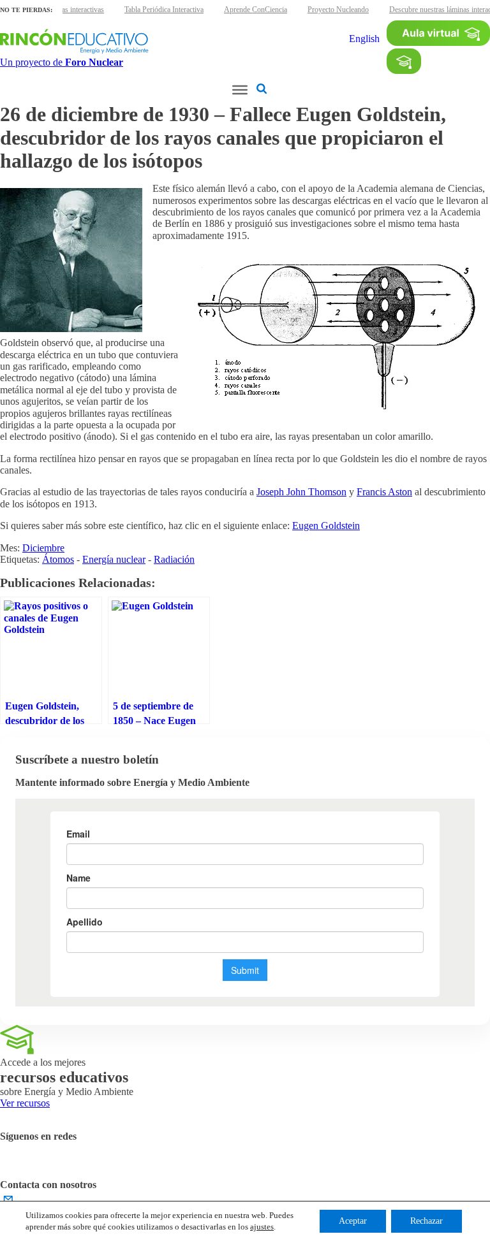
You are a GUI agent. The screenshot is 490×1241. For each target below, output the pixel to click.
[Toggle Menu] (240, 89)
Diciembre (43, 547)
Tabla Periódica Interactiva (164, 9)
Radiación (174, 559)
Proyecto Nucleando (338, 9)
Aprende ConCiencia (255, 9)
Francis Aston (384, 491)
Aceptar (353, 1221)
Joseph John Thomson (301, 491)
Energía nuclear (113, 559)
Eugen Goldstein (326, 525)
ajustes (262, 1226)
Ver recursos (25, 1103)
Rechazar (426, 1221)
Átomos (58, 559)
